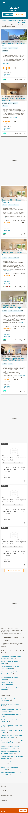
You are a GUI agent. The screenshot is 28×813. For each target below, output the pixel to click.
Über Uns (3, 786)
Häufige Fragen (5, 790)
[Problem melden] (24, 80)
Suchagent (20, 14)
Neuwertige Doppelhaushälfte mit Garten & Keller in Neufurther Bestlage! (13, 360)
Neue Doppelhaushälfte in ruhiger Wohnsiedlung (14, 99)
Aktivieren (23, 810)
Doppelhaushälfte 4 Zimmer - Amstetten (12, 201)
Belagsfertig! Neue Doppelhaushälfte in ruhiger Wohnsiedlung (11, 307)
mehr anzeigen (6, 63)
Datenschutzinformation (7, 805)
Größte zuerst (21, 22)
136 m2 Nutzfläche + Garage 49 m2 (13, 44)
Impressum (4, 800)
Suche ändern (9, 14)
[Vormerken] (24, 30)
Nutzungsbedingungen (6, 795)
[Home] (14, 8)
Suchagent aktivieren (14, 570)
